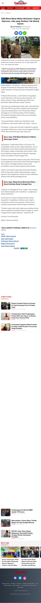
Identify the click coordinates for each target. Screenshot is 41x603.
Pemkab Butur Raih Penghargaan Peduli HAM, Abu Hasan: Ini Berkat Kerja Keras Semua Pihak (23, 316)
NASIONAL (10, 8)
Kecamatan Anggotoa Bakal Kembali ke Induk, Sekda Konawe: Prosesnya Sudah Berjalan (24, 326)
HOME (3, 8)
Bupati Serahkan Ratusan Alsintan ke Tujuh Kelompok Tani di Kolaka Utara (23, 305)
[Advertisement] (20, 275)
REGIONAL (35, 8)
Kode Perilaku (16, 585)
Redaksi (19, 583)
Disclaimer (20, 587)
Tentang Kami (6, 583)
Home (3, 13)
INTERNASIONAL (19, 8)
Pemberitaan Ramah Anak (28, 585)
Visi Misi (13, 583)
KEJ (37, 583)
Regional (8, 13)
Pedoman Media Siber (28, 583)
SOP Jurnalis (7, 585)
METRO (28, 8)
